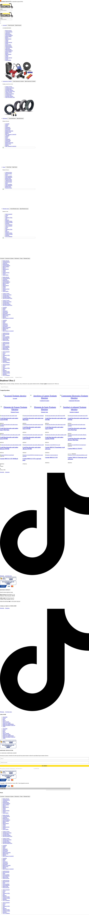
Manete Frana (8, 132)
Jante (6, 218)
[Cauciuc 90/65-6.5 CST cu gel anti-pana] (33, 456)
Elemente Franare (15, 412)
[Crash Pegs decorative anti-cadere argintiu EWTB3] (55, 434)
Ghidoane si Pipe (8, 217)
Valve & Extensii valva (10, 91)
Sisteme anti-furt (8, 42)
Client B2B (5, 717)
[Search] (87, 387)
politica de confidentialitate (27, 768)
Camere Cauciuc (8, 86)
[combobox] (6, 10)
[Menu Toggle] (0, 23)
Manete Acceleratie (9, 130)
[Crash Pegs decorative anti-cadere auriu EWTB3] (33, 434)
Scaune (6, 41)
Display (6, 125)
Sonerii (6, 43)
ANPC (4, 726)
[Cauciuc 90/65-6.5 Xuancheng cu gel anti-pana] (52, 444)
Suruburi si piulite (9, 222)
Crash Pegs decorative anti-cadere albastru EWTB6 (9, 448)
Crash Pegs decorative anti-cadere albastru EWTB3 (32, 448)
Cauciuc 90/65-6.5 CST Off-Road (9, 458)
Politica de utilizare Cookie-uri (9, 725)
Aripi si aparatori (8, 214)
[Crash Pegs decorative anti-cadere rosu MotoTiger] (33, 415)
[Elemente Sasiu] (44, 409)
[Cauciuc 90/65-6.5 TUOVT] (77, 444)
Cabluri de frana (8, 172)
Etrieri (6, 174)
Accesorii (15, 398)
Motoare (7, 133)
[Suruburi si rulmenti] (74, 409)
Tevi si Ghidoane (8, 224)
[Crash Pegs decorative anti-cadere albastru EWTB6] (10, 444)
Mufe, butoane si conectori (10, 134)
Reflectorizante (8, 34)
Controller (7, 123)
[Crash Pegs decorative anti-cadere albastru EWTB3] (33, 444)
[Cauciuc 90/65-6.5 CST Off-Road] (7, 455)
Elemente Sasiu (44, 412)
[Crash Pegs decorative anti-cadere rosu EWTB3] (78, 415)
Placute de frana (8, 179)
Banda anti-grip (8, 30)
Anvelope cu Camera (9, 87)
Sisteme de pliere (8, 221)
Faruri (6, 126)
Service (4, 720)
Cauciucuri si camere (44, 400)
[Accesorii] (14, 396)
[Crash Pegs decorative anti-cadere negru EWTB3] (55, 424)
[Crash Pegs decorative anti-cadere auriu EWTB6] (10, 434)
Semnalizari (7, 127)
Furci (6, 216)
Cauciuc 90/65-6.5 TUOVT (75, 448)
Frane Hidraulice (8, 177)
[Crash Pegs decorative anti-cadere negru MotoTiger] (10, 425)
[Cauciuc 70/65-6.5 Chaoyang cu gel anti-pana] (77, 455)
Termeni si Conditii (6, 722)
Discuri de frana (8, 173)
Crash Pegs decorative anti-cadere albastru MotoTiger (77, 439)
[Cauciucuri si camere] (44, 398)
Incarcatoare (7, 129)
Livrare (4, 718)
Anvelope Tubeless (9, 90)
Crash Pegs (7, 33)
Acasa (1, 377)
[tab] (2, 796)
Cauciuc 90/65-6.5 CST (51, 457)
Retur (4, 719)
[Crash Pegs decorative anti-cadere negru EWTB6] (33, 424)
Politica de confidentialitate (8, 724)
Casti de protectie (8, 31)
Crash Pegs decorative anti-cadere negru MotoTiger (9, 429)
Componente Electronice (74, 400)
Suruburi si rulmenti (74, 412)
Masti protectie (8, 38)
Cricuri (6, 215)
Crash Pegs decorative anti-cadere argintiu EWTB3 (54, 438)
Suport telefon (8, 44)
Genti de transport (9, 35)
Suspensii (7, 223)
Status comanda (6, 721)
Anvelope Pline (8, 89)
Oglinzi (6, 40)
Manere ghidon (8, 36)
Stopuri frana (8, 128)
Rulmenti (7, 220)
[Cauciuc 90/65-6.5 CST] (51, 455)
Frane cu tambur (8, 176)
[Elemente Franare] (15, 409)
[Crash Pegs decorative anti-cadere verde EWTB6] (8, 415)
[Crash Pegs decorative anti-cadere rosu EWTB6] (55, 415)
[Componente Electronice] (74, 398)
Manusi (6, 37)
